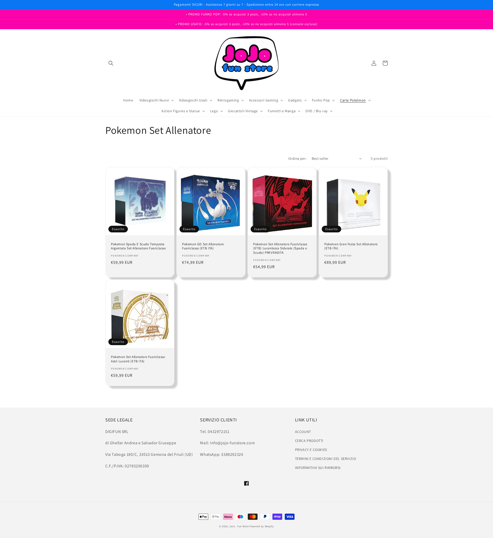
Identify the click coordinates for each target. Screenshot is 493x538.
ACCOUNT (303, 431)
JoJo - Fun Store (239, 526)
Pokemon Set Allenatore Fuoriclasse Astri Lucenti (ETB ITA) (138, 359)
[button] (111, 63)
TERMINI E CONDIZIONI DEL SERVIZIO (325, 458)
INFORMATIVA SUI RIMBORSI (318, 467)
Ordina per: (297, 158)
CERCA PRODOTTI (309, 440)
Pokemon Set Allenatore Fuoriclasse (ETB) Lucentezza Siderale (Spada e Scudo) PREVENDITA (280, 248)
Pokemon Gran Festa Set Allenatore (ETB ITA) (351, 246)
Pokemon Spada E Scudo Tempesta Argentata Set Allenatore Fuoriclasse (138, 246)
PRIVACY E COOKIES (311, 449)
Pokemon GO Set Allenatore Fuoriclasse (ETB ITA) (203, 246)
